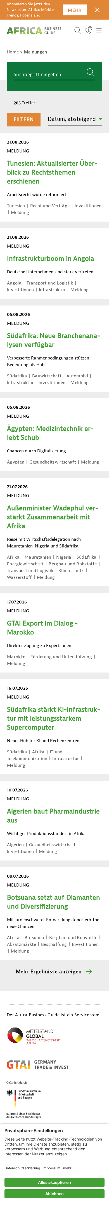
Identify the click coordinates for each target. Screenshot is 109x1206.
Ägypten (15, 462)
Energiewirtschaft (25, 564)
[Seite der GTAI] (37, 1064)
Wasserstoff (19, 577)
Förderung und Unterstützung (61, 657)
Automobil (77, 376)
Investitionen (88, 206)
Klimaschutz (71, 570)
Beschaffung (54, 944)
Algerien (15, 845)
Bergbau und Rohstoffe (73, 564)
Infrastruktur (52, 290)
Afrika (13, 557)
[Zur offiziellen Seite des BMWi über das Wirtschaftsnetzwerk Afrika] (33, 1037)
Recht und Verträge (50, 206)
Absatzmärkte (21, 944)
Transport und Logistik (50, 283)
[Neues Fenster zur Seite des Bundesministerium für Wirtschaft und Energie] (30, 1100)
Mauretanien (38, 557)
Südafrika (17, 376)
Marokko (16, 657)
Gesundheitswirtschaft (52, 462)
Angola (14, 283)
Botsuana (34, 938)
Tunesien (16, 206)
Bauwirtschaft (46, 376)
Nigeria (63, 557)
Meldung (20, 212)
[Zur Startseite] (34, 31)
